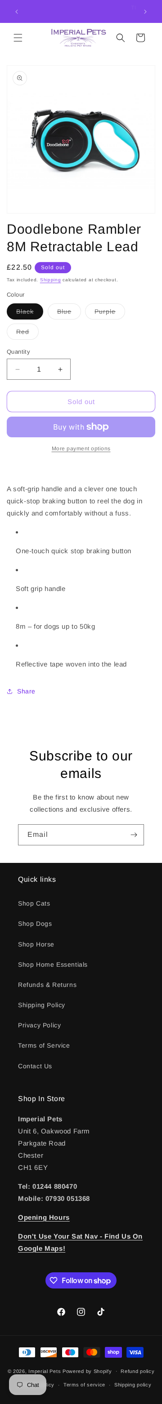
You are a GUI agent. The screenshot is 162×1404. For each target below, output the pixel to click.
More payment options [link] (81, 448)
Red (27, 334)
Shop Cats (34, 903)
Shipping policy (133, 1384)
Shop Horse (36, 944)
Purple (109, 313)
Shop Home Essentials (53, 964)
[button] (18, 38)
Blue (69, 313)
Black (29, 313)
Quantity (18, 351)
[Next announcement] (145, 12)
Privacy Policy (39, 1025)
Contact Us (35, 1066)
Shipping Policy (41, 1005)
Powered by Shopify (87, 1370)
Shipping (50, 279)
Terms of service (84, 1384)
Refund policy (137, 1371)
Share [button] (26, 691)
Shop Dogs (35, 923)
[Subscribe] (134, 834)
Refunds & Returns (47, 984)
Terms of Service (44, 1045)
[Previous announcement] (17, 12)
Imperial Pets (44, 1370)
